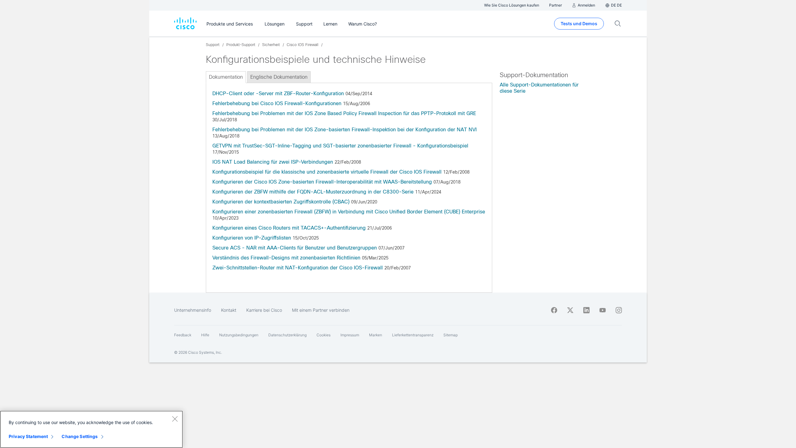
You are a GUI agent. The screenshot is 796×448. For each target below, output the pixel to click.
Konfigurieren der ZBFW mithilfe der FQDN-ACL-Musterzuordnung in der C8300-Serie (313, 191)
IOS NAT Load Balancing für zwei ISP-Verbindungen (272, 162)
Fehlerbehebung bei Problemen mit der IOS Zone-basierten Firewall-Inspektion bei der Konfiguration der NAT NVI (344, 129)
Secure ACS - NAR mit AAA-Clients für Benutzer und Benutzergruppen (294, 247)
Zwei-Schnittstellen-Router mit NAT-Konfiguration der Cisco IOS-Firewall (297, 267)
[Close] (175, 419)
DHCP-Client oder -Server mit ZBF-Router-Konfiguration (278, 93)
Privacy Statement (28, 436)
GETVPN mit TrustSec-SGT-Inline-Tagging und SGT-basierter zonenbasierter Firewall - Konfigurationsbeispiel (340, 145)
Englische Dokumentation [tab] (279, 77)
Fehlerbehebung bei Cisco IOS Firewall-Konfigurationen (276, 103)
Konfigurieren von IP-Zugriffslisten (251, 237)
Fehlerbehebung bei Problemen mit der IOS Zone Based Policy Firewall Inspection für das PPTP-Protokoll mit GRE (344, 113)
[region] (91, 429)
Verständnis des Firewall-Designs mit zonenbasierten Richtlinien (286, 257)
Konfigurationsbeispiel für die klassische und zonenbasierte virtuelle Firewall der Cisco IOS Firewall (327, 172)
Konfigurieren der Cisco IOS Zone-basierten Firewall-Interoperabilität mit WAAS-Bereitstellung (322, 181)
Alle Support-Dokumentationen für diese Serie (539, 88)
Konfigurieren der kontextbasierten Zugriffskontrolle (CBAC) (280, 201)
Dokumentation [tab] (226, 77)
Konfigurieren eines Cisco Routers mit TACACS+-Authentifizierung (289, 228)
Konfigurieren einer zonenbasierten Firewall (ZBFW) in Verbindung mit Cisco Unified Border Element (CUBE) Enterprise (348, 211)
